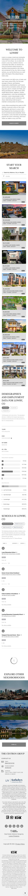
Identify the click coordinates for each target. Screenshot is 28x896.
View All (14, 744)
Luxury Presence (14, 836)
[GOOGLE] (17, 826)
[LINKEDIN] (14, 826)
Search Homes (14, 123)
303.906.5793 (8, 767)
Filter (7, 176)
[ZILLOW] (21, 826)
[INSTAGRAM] (10, 826)
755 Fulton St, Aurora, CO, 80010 (8, 595)
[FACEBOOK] (6, 826)
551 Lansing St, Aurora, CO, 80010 (9, 616)
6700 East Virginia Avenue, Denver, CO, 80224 (11, 574)
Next (25, 144)
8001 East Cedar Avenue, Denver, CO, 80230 (11, 554)
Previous (3, 144)
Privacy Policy (20, 844)
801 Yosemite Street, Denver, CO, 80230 (10, 636)
